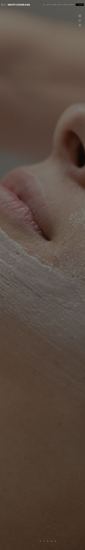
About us (49, 4)
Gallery (60, 4)
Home (44, 4)
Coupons (65, 4)
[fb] (80, 25)
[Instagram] (80, 16)
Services (54, 4)
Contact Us (71, 4)
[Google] (80, 20)
